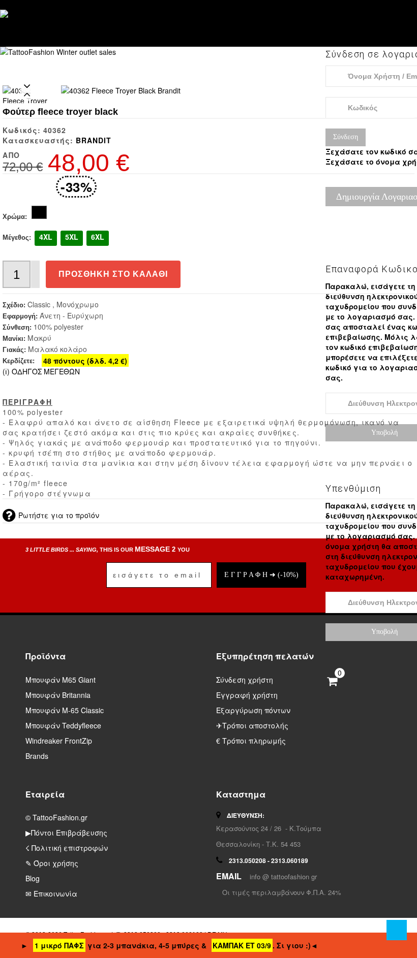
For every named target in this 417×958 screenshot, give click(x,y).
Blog (32, 878)
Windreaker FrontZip (58, 741)
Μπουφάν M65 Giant (60, 680)
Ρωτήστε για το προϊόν (58, 515)
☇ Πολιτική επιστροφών (66, 848)
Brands (36, 756)
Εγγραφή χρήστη (247, 695)
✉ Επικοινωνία (51, 893)
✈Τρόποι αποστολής (252, 725)
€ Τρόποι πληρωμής (251, 741)
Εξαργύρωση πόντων (253, 710)
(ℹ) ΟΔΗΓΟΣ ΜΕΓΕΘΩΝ (41, 371)
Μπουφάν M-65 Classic (64, 710)
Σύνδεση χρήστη (244, 680)
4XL (45, 237)
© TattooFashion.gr (56, 817)
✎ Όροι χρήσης (51, 863)
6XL (97, 237)
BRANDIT (93, 140)
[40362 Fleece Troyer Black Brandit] (121, 90)
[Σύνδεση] (335, 22)
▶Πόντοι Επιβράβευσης (66, 832)
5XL (71, 237)
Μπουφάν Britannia (58, 695)
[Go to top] (396, 930)
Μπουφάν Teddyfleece (63, 725)
